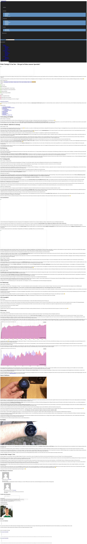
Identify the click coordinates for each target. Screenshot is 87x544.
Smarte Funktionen (5, 113)
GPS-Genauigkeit (5, 111)
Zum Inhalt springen (3, 0)
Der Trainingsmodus (5, 109)
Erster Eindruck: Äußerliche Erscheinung (8, 107)
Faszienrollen (7, 57)
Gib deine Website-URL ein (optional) (5, 501)
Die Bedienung (4, 108)
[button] (4, 101)
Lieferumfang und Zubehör (6, 106)
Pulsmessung (4, 112)
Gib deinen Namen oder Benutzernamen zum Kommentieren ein (9, 499)
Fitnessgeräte (5, 50)
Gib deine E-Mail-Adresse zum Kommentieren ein (7, 500)
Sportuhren (4, 45)
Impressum (4, 533)
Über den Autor (4, 59)
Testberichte (6, 46)
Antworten (9, 479)
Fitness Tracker (7, 47)
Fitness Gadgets (7, 58)
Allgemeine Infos (7, 49)
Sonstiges (4, 56)
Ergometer (6, 55)
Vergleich (6, 51)
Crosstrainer (6, 54)
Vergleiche (6, 48)
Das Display (4, 114)
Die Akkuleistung (5, 110)
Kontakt (3, 541)
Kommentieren (2, 498)
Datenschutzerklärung (5, 534)
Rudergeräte (6, 52)
